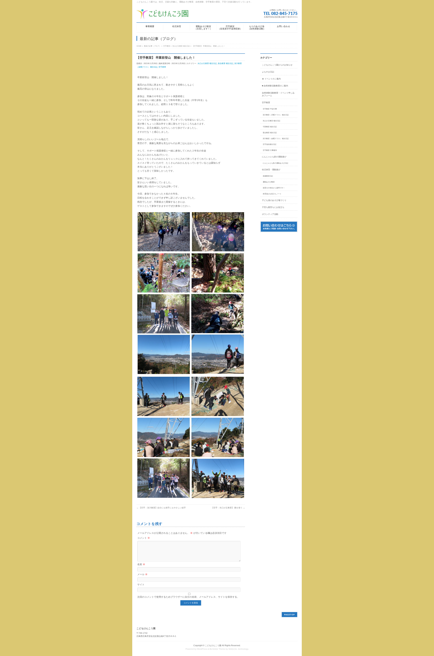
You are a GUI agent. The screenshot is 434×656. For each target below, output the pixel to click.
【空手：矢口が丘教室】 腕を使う (228, 508)
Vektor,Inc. (233, 649)
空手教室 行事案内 (270, 150)
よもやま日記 (268, 72)
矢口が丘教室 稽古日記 (207, 63)
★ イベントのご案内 (271, 79)
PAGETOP (289, 614)
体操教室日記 (268, 176)
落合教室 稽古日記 (225, 63)
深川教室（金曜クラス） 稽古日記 (276, 138)
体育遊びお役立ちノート (272, 194)
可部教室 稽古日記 (270, 127)
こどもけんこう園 (213, 645)
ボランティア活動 (270, 214)
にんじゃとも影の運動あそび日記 (275, 163)
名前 (141, 564)
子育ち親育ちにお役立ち (273, 207)
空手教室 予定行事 (270, 109)
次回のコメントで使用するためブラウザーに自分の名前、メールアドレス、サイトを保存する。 (188, 597)
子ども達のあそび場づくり (274, 200)
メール (142, 574)
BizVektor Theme (217, 649)
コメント (143, 538)
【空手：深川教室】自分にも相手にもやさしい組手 (161, 508)
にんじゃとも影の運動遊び (274, 157)
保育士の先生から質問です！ (274, 188)
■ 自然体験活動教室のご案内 (275, 86)
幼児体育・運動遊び (271, 169)
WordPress (202, 649)
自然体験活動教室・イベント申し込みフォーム (278, 94)
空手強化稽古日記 (269, 144)
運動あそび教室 (269, 182)
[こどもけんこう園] (162, 15)
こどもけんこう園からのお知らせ (277, 65)
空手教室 (162, 67)
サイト (140, 584)
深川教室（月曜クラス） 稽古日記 (276, 115)
